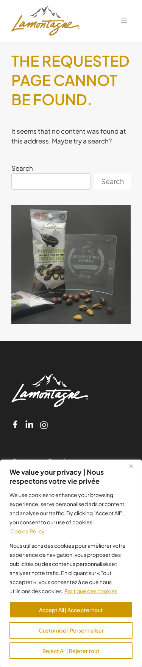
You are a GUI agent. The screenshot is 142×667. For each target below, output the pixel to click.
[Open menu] (124, 20)
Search (22, 168)
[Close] (134, 466)
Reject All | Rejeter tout (71, 650)
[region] (71, 563)
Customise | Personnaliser (71, 630)
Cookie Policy (27, 531)
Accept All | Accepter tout (71, 609)
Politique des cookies (90, 591)
